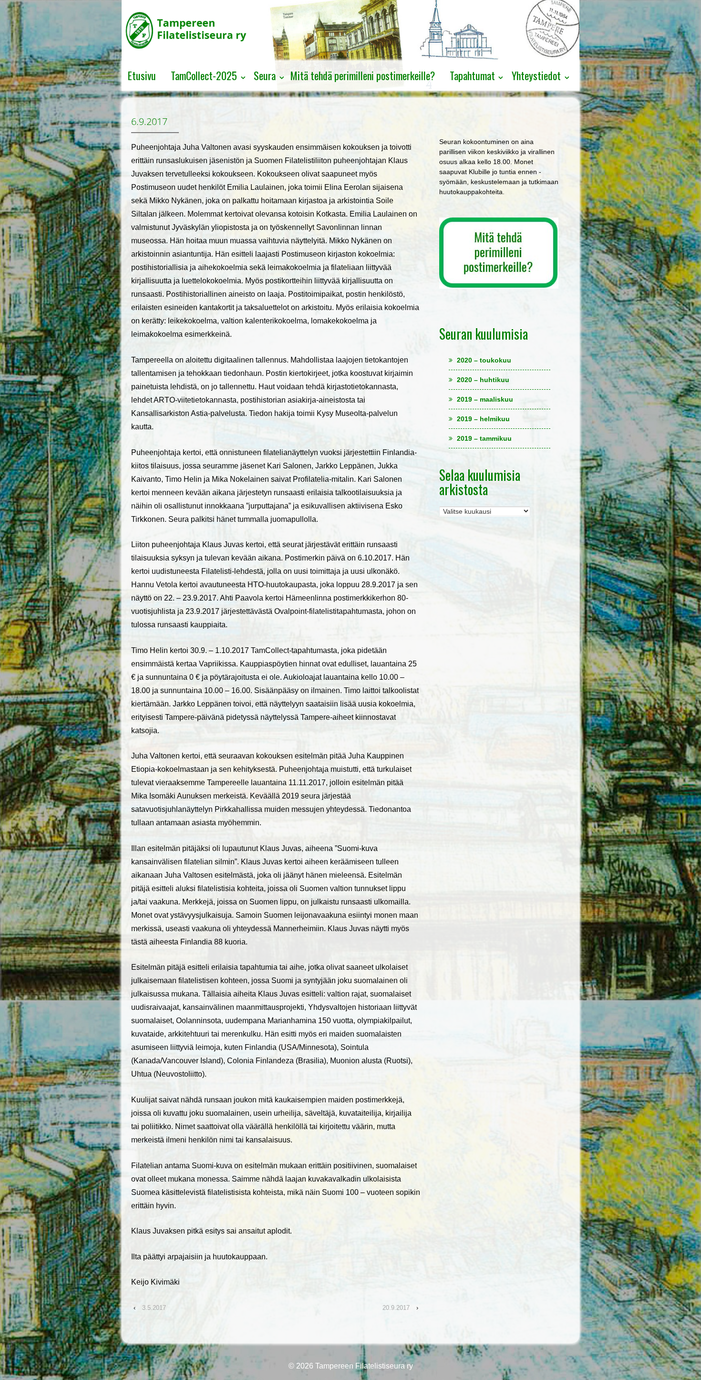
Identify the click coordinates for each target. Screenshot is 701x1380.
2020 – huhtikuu (483, 380)
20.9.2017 (396, 1307)
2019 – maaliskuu (485, 399)
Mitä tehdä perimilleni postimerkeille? (362, 75)
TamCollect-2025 (204, 75)
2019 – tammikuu (484, 438)
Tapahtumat (472, 75)
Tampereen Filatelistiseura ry (363, 1366)
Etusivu (142, 75)
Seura (265, 75)
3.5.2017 (154, 1307)
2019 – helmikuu (483, 419)
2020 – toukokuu (484, 360)
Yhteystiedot (536, 75)
